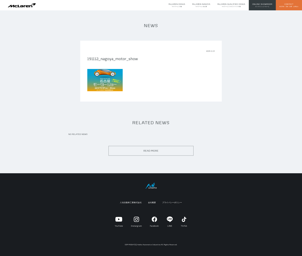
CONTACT (288, 5)
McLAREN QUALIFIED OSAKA (231, 5)
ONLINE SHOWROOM (262, 5)
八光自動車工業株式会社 (131, 202)
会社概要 (152, 202)
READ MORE (150, 150)
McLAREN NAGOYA (201, 5)
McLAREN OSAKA (177, 5)
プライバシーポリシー (172, 202)
